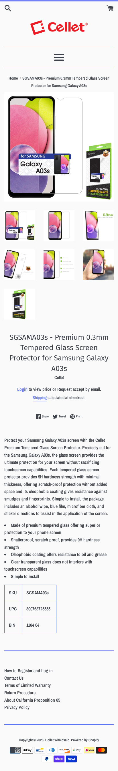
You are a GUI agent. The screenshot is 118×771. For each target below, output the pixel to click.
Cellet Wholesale (57, 740)
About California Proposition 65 (32, 700)
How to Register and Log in (28, 670)
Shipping (40, 398)
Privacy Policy (17, 707)
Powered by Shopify (85, 740)
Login (22, 389)
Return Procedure (20, 692)
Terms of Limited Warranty (27, 685)
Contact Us (13, 678)
